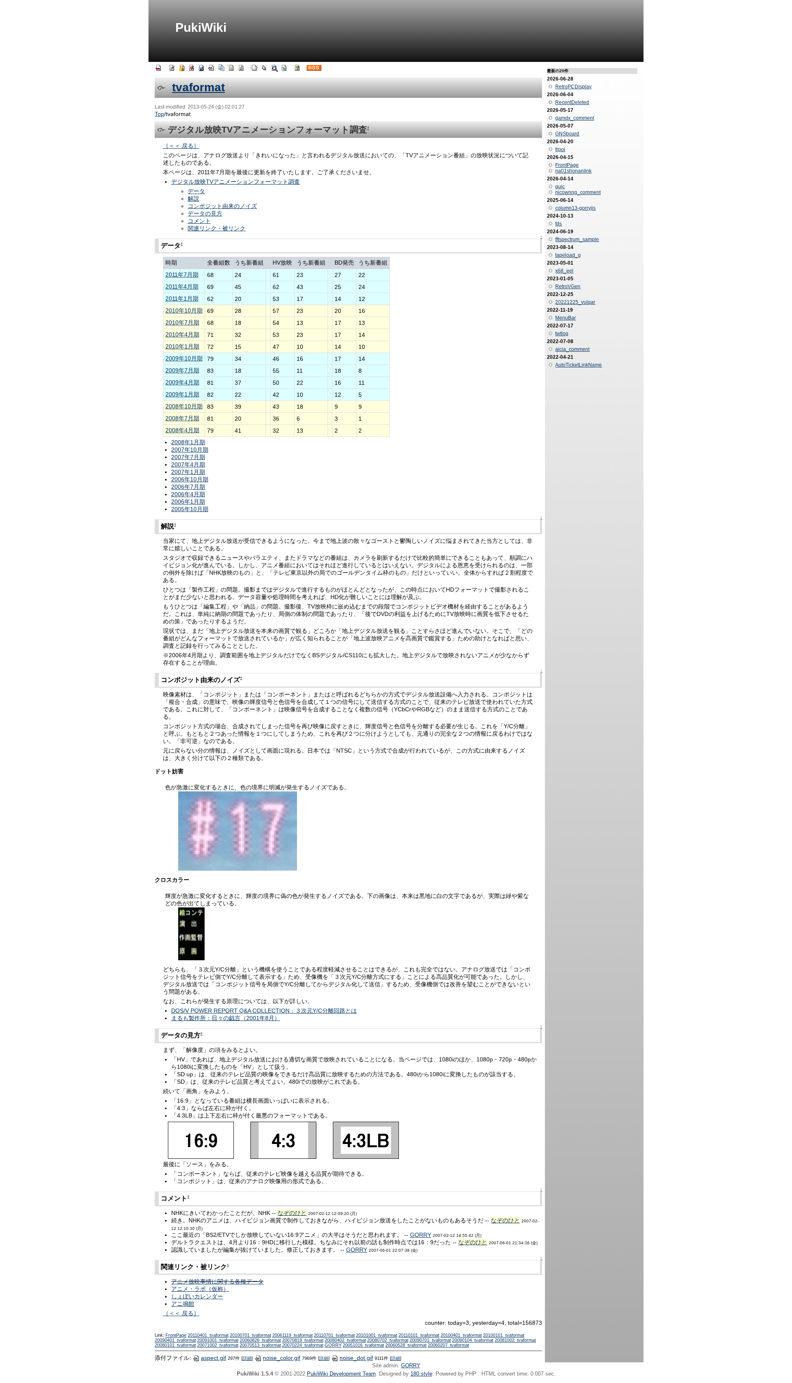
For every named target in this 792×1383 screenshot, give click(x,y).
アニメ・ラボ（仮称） (200, 1289)
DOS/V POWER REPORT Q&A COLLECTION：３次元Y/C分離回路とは (264, 1010)
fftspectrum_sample (577, 239)
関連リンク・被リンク (216, 228)
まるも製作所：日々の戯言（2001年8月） (225, 1018)
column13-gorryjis (575, 208)
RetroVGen (567, 286)
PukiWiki (200, 27)
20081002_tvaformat (515, 1340)
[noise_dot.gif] (237, 830)
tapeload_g (568, 255)
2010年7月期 (182, 322)
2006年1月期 (188, 501)
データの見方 (205, 213)
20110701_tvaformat (334, 1335)
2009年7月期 (182, 370)
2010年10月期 (184, 310)
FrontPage (175, 1335)
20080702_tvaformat (387, 1340)
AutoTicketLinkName (578, 365)
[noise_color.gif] (191, 933)
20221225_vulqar (575, 302)
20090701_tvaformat (430, 1340)
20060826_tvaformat (260, 1340)
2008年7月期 (182, 418)
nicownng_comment (578, 192)
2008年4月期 (182, 430)
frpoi (560, 149)
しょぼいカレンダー (197, 1296)
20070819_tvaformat (302, 1340)
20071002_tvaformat (217, 1345)
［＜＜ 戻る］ (181, 145)
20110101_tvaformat (418, 1335)
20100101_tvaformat (503, 1335)
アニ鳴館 (182, 1303)
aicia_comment (572, 349)
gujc (560, 186)
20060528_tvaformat (406, 1345)
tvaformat (198, 87)
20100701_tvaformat (250, 1335)
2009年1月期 (182, 394)
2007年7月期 (188, 457)
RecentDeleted (572, 102)
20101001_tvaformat (376, 1335)
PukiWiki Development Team (341, 1374)
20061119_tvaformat (292, 1335)
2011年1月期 (181, 298)
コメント (199, 221)
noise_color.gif (281, 1358)
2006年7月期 (188, 486)
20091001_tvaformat (217, 1340)
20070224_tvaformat (302, 1345)
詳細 (247, 1358)
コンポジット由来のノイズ (222, 206)
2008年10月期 (184, 406)
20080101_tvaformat (175, 1345)
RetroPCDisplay (573, 87)
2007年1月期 (188, 472)
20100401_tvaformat (461, 1335)
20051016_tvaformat (363, 1345)
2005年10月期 (189, 509)
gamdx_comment (574, 118)
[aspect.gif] (283, 1140)
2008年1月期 (188, 442)
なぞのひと (292, 1213)
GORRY (420, 1234)
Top (159, 114)
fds (558, 224)
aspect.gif (213, 1358)
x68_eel (564, 271)
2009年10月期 (184, 358)
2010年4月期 (182, 334)
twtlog (561, 333)
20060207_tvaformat (448, 1345)
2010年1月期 (182, 346)
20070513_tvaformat (260, 1345)
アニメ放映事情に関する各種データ (217, 1281)
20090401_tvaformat (175, 1340)
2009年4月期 (182, 382)
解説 (193, 198)
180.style (421, 1374)
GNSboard (567, 134)
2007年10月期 (189, 449)
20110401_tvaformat (208, 1335)
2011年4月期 (181, 286)
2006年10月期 (189, 479)
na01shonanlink (573, 171)
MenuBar (565, 318)
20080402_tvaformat (345, 1340)
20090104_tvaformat (472, 1340)
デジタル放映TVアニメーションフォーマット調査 (235, 181)
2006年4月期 (188, 494)
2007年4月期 (188, 464)
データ (196, 191)
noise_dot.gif (356, 1358)
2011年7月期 (181, 274)
